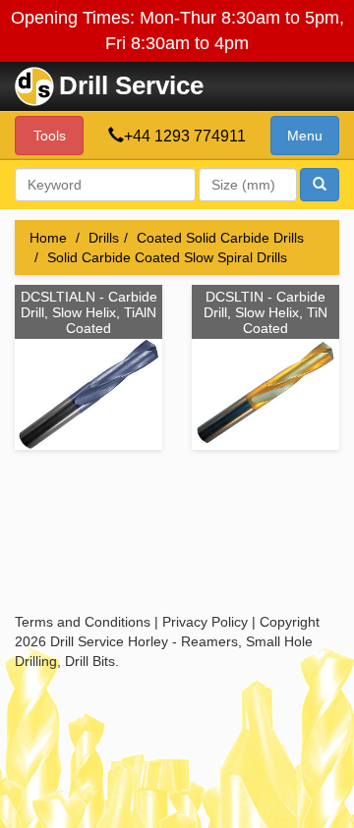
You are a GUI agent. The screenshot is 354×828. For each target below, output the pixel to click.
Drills (103, 238)
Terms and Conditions (82, 622)
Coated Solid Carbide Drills (220, 238)
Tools (49, 135)
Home (48, 238)
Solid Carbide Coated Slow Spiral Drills (167, 257)
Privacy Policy (205, 622)
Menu (305, 135)
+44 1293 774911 (185, 136)
